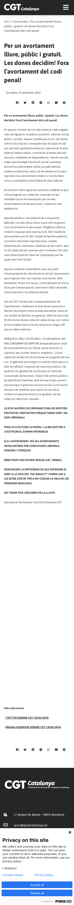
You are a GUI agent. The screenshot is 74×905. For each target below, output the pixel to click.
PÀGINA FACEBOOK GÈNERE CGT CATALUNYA (33, 727)
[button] (17, 102)
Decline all (37, 893)
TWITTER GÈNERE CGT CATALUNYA (27, 717)
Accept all (37, 885)
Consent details (12, 875)
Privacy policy (44, 875)
